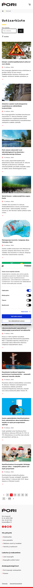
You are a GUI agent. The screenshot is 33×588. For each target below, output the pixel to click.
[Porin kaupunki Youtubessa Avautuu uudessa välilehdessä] (8, 527)
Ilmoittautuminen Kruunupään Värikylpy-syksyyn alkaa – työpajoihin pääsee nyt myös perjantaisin (16, 467)
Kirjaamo (5, 573)
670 (9, 498)
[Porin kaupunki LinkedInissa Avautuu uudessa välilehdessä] (10, 527)
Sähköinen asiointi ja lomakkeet (12, 543)
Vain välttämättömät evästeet (16, 321)
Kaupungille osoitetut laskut (11, 560)
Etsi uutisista (5, 27)
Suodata (6, 36)
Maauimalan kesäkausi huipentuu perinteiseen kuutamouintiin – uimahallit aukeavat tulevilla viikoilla (16, 374)
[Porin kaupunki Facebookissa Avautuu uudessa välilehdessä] (3, 527)
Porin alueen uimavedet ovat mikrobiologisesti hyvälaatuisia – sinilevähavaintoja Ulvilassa (13, 152)
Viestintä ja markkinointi (10, 546)
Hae (21, 31)
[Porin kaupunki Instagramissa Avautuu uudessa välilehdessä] (5, 527)
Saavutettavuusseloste (16, 583)
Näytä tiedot (24, 311)
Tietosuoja (4, 583)
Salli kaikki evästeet (16, 316)
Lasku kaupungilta (8, 556)
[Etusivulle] (9, 4)
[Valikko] (29, 4)
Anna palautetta (8, 540)
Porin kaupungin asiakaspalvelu (12, 570)
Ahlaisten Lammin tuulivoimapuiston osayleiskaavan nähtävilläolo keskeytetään (14, 106)
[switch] (29, 295)
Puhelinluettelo (7, 537)
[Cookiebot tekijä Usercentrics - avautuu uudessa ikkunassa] (24, 266)
